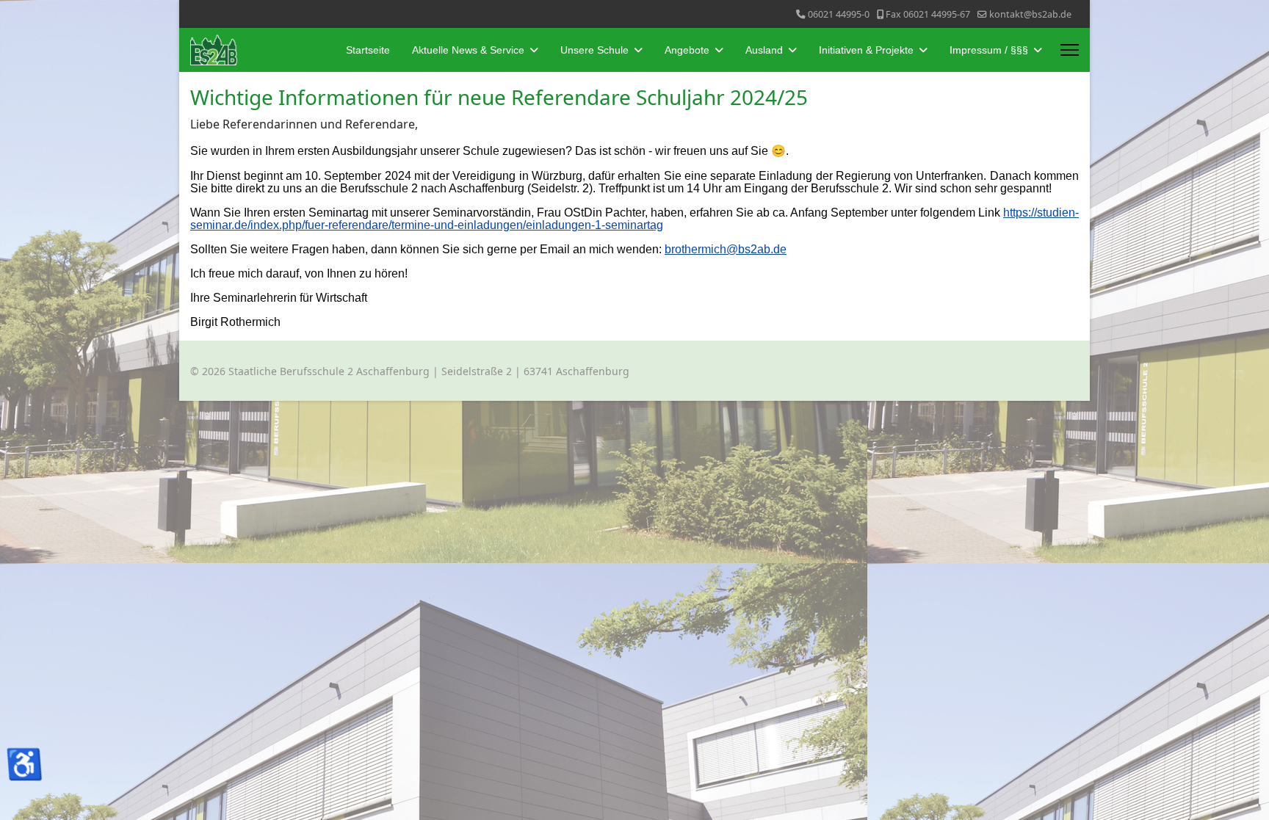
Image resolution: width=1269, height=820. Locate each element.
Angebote (687, 50)
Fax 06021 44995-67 (928, 14)
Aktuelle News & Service (468, 50)
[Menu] (1069, 50)
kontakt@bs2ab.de (1030, 14)
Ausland (764, 50)
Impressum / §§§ (989, 50)
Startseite (368, 50)
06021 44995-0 (839, 14)
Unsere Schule (594, 50)
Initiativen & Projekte (866, 50)
